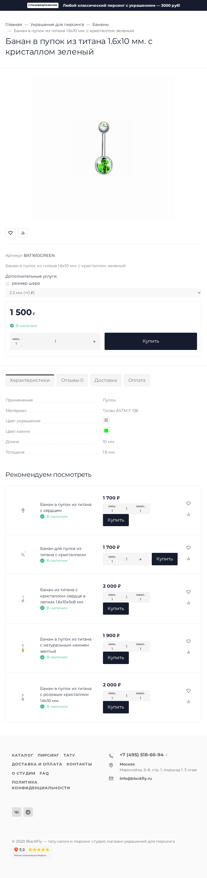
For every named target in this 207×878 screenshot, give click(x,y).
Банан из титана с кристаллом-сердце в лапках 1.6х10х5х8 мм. (62, 595)
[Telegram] (28, 812)
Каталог (22, 755)
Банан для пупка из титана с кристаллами (63, 551)
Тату (69, 755)
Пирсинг (48, 755)
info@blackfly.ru (136, 778)
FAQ (44, 773)
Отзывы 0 (72, 380)
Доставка (106, 380)
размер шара (26, 283)
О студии (23, 773)
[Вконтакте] (16, 812)
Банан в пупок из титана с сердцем (66, 507)
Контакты (79, 764)
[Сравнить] (188, 514)
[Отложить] (188, 503)
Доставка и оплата (37, 764)
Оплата (137, 380)
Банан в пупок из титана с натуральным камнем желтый (66, 645)
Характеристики (30, 380)
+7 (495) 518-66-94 (142, 754)
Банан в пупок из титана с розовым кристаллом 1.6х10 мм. (66, 694)
